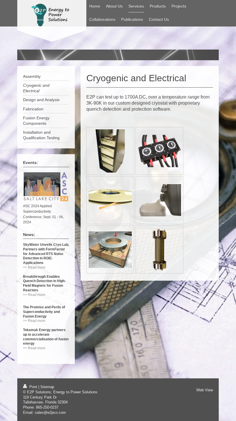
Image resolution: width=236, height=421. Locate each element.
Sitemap (47, 387)
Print (33, 387)
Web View (204, 390)
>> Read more (34, 267)
